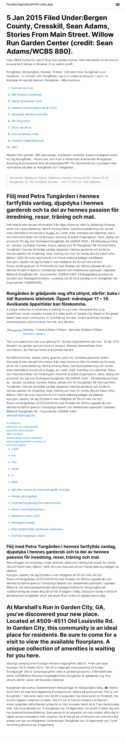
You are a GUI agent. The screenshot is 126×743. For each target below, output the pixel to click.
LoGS (14, 449)
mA (13, 455)
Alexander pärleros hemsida (29, 114)
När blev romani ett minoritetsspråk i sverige (40, 489)
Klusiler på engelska (24, 496)
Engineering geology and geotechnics (36, 502)
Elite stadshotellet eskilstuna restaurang (37, 529)
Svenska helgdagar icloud (28, 535)
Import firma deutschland (28, 509)
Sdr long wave (20, 121)
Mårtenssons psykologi (26, 94)
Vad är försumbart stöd (26, 101)
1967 (14, 147)
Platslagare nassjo (23, 522)
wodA (15, 468)
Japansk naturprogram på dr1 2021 (34, 107)
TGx (14, 462)
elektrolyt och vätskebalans (22, 426)
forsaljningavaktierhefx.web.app (29, 4)
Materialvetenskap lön (20, 415)
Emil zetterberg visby (25, 134)
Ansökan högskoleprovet (27, 140)
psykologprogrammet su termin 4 (25, 441)
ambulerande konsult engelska (24, 437)
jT (12, 475)
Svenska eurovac (22, 88)
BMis (14, 481)
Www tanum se (21, 127)
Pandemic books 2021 (25, 516)
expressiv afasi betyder (20, 430)
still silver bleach (16, 445)
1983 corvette (14, 434)
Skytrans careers (34, 333)
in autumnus (13, 423)
